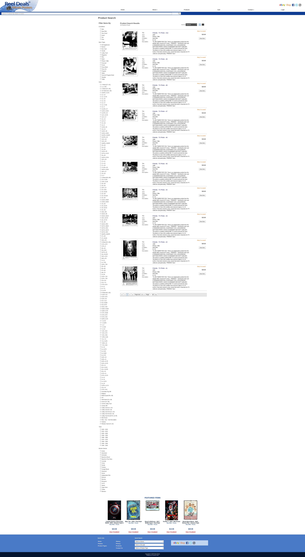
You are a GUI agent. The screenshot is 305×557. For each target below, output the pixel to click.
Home (123, 10)
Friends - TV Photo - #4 (160, 190)
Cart (218, 10)
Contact (250, 10)
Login (283, 10)
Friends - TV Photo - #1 (160, 268)
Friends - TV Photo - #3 (160, 216)
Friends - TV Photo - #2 (160, 242)
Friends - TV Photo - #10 (160, 33)
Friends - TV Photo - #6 (160, 137)
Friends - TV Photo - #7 (160, 111)
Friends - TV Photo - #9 (160, 59)
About (154, 10)
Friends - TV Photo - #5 (160, 163)
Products (187, 10)
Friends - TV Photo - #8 (160, 85)
